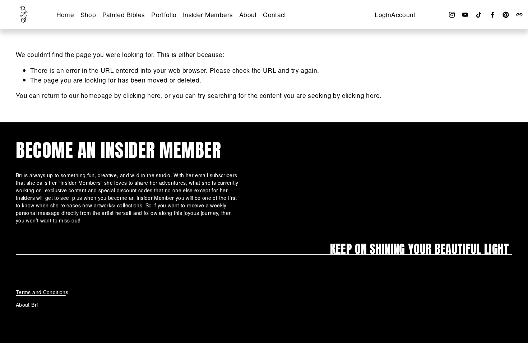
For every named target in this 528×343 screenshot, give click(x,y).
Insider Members (208, 14)
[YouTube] (465, 14)
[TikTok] (478, 14)
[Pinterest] (505, 14)
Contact (274, 14)
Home (65, 14)
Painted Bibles (123, 14)
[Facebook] (492, 14)
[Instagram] (451, 14)
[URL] (519, 14)
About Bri (27, 304)
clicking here (142, 95)
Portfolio (163, 14)
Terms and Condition (41, 292)
